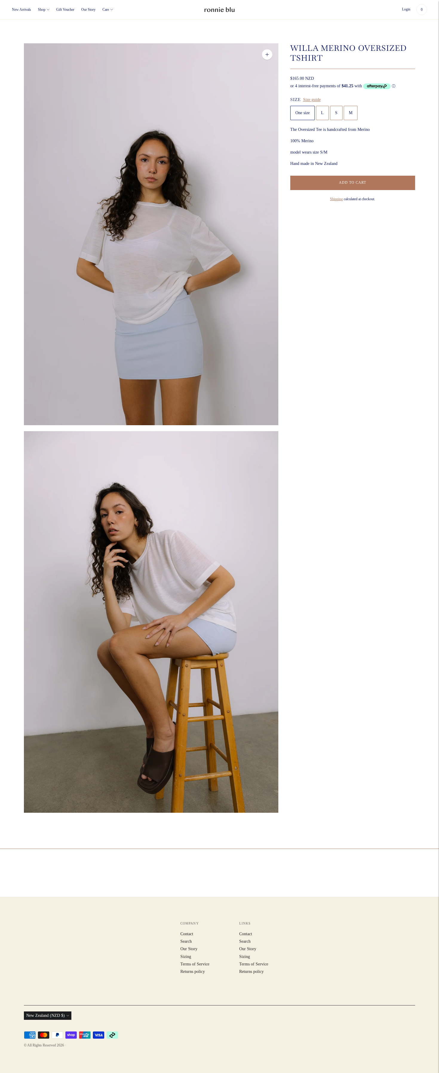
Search (186, 941)
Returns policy (192, 971)
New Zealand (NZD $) (45, 1015)
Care (105, 9)
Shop (41, 9)
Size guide (312, 99)
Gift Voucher (65, 9)
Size (295, 99)
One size (302, 113)
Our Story (88, 9)
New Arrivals (21, 9)
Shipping (336, 199)
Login (406, 9)
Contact (186, 934)
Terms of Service (194, 964)
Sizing (185, 956)
